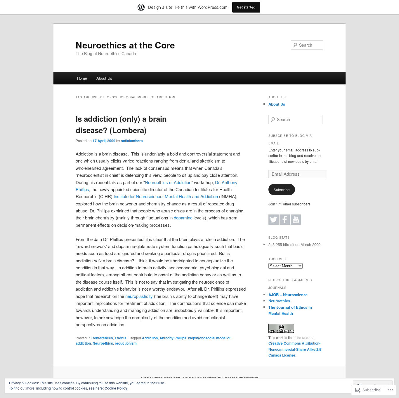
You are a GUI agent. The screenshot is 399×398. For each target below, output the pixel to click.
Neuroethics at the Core (125, 45)
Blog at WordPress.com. (161, 377)
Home (82, 78)
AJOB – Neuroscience (288, 294)
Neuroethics (103, 343)
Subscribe (282, 189)
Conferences (102, 338)
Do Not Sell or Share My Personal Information (220, 377)
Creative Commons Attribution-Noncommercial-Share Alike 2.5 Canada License (294, 349)
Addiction (150, 338)
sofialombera (132, 140)
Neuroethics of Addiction (168, 182)
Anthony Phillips (172, 338)
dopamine (183, 217)
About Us (104, 78)
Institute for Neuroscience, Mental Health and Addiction (165, 196)
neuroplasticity (139, 296)
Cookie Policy (116, 388)
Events (120, 338)
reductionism (126, 343)
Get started (246, 7)
